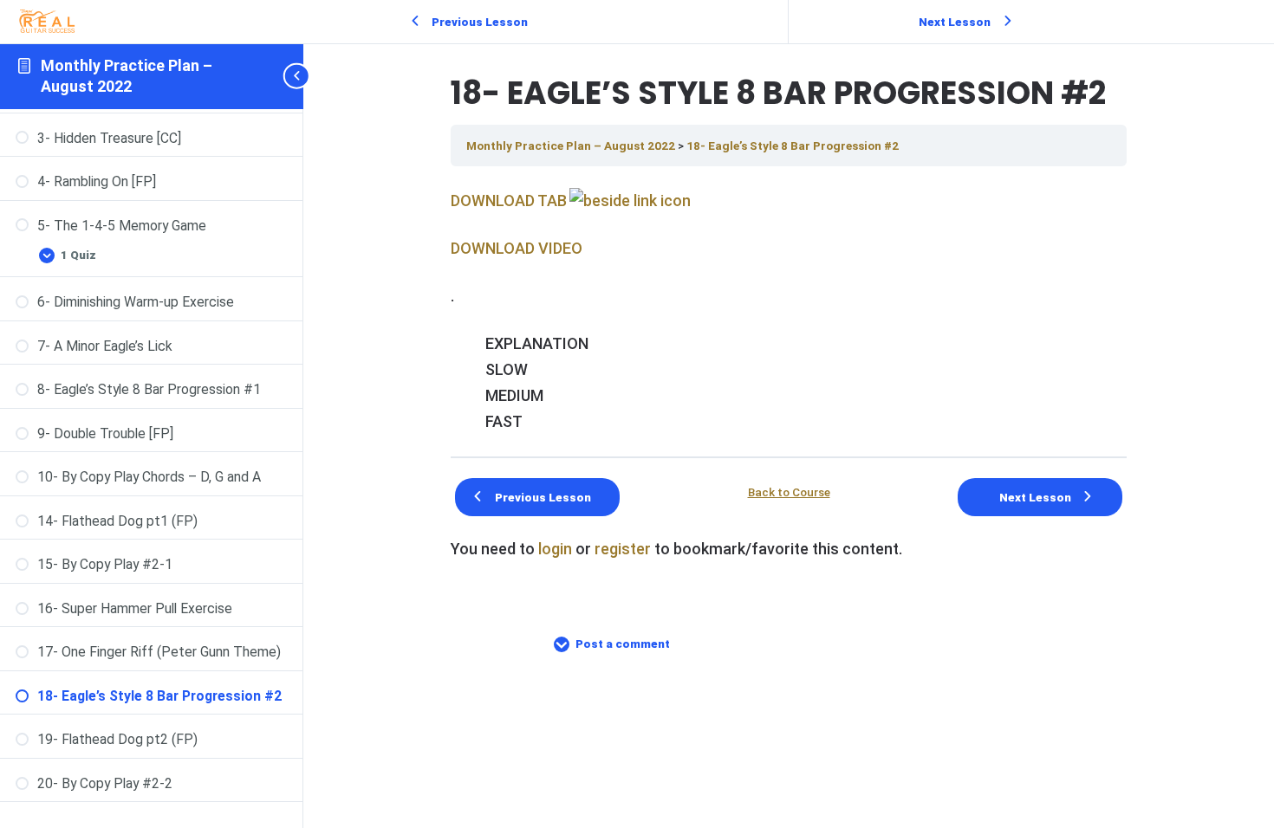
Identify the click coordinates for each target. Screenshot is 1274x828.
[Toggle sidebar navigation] (298, 76)
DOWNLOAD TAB (509, 200)
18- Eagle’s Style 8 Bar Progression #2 (792, 145)
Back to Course (789, 493)
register (623, 549)
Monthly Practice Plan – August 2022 (572, 145)
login (555, 549)
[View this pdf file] (629, 200)
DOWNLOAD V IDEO (516, 248)
